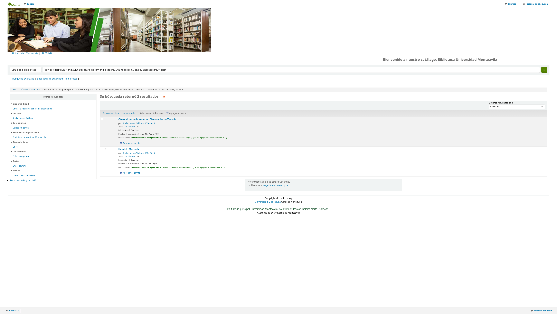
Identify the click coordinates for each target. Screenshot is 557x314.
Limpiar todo (129, 113)
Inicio (14, 89)
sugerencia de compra (275, 185)
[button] (29, 4)
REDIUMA (47, 53)
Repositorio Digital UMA (23, 180)
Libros (16, 146)
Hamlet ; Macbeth (128, 149)
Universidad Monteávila (25, 53)
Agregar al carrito (131, 143)
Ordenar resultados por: (501, 102)
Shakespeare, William (23, 118)
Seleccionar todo (111, 113)
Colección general (21, 127)
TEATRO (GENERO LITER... (25, 175)
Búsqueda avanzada (23, 79)
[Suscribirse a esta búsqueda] (163, 97)
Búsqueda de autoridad (50, 79)
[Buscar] (544, 70)
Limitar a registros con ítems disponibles (32, 108)
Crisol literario (19, 165)
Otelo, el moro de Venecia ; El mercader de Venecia (147, 119)
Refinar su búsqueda (53, 96)
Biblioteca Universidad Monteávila (15, 4)
